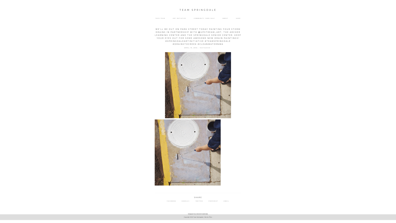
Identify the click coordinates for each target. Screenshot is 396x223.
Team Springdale (198, 10)
